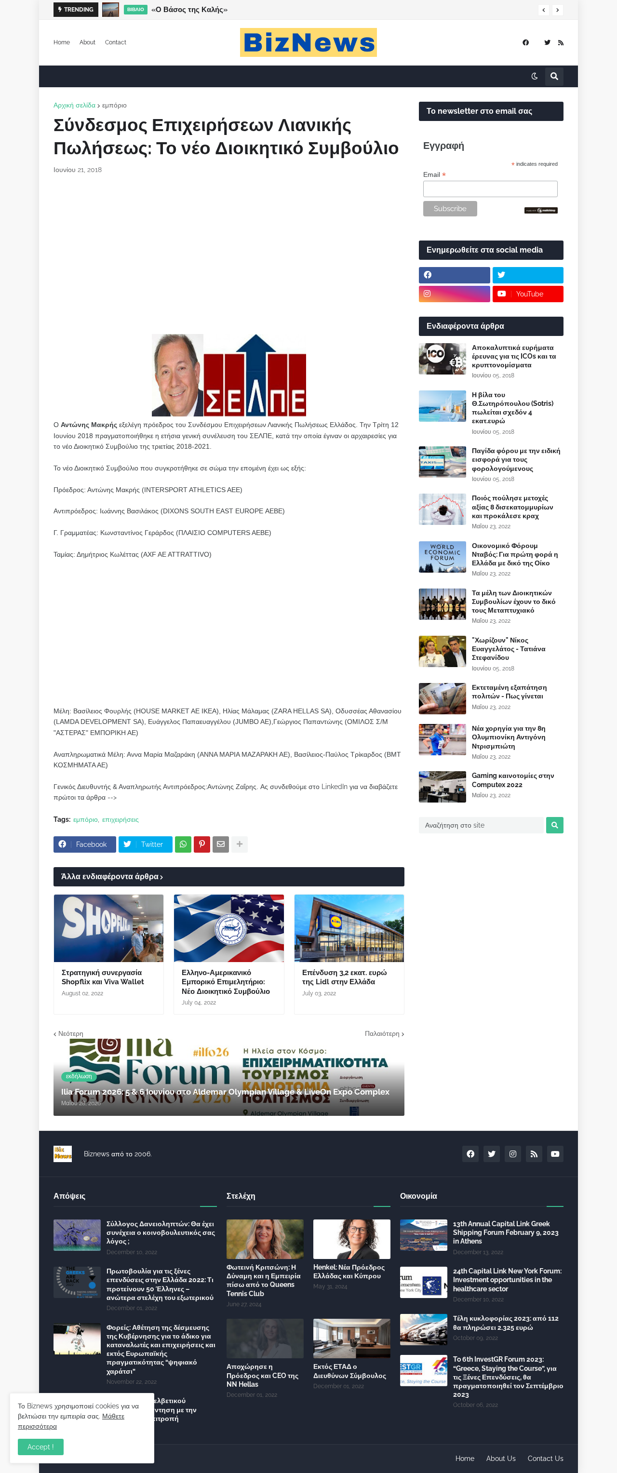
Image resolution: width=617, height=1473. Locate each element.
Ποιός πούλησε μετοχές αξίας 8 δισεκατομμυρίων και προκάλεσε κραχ (512, 506)
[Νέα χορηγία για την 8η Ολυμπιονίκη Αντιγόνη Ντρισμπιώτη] (442, 739)
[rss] (560, 42)
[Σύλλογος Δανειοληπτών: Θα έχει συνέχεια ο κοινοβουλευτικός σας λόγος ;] (77, 1235)
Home (62, 42)
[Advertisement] (229, 254)
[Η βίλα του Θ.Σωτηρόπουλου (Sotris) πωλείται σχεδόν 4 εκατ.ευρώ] (442, 406)
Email (434, 174)
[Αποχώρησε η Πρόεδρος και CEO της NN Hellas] (265, 1338)
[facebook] (526, 42)
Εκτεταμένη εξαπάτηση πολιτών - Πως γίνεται (509, 691)
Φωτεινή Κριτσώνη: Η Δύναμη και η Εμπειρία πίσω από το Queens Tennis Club (264, 1280)
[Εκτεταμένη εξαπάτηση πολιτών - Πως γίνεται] (442, 698)
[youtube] (555, 1154)
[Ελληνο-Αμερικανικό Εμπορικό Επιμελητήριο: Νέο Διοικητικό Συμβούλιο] (228, 928)
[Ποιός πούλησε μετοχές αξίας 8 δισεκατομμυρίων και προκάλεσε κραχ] (442, 509)
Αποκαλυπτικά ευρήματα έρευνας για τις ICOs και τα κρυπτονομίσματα (514, 356)
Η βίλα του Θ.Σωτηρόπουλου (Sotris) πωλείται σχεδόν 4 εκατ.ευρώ (512, 408)
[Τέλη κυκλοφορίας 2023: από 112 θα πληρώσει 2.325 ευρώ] (423, 1329)
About (87, 42)
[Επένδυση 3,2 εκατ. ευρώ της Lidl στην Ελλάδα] (349, 928)
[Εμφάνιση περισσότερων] (239, 844)
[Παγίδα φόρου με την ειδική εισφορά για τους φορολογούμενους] (442, 462)
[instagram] (454, 294)
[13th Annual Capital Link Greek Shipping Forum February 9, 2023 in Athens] (423, 1235)
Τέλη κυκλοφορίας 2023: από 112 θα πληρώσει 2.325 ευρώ (506, 1322)
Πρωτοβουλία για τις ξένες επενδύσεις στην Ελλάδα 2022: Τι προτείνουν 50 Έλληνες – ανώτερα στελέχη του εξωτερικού (160, 1284)
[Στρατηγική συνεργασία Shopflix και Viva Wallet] (108, 928)
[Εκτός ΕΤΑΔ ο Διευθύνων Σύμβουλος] (351, 1338)
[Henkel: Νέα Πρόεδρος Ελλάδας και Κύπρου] (351, 1239)
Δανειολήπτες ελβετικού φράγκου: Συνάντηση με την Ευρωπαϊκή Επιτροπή (152, 1409)
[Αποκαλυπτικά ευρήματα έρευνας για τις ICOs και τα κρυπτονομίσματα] (442, 359)
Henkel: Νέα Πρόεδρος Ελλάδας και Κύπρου (349, 1271)
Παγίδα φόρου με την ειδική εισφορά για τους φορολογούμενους (516, 459)
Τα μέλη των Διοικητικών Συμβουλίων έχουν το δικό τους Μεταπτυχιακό (514, 601)
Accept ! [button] (40, 1447)
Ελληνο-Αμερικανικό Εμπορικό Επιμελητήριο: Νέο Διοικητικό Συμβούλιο (226, 982)
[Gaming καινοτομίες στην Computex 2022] (442, 787)
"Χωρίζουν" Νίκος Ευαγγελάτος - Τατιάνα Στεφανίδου (509, 648)
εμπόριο (114, 105)
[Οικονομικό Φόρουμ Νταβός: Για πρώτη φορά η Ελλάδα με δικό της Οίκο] (442, 557)
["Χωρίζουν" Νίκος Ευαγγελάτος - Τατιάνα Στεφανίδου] (442, 651)
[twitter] (547, 42)
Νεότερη (70, 1033)
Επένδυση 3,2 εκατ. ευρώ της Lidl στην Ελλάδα (344, 977)
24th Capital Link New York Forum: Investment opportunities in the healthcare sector (507, 1279)
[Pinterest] (202, 844)
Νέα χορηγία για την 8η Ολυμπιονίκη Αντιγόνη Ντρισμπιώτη (509, 737)
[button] (544, 10)
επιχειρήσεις (120, 819)
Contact (115, 42)
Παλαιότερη (382, 1033)
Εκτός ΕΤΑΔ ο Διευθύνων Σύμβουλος (349, 1371)
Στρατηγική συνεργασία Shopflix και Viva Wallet (103, 977)
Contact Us (545, 1458)
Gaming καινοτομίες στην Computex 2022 (513, 780)
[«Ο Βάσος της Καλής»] (110, 9)
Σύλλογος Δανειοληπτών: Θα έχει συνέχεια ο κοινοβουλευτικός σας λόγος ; (161, 1232)
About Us (501, 1458)
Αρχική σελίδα (74, 105)
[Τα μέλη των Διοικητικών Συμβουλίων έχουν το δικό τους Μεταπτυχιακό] (442, 604)
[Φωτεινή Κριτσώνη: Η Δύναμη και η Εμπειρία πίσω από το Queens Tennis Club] (265, 1239)
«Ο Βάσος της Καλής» (189, 9)
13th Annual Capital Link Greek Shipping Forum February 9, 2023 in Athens (506, 1232)
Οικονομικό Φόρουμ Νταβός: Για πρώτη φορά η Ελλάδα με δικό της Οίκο (515, 554)
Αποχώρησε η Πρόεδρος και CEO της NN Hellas (262, 1375)
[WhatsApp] (183, 844)
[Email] (221, 844)
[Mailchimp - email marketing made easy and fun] (541, 211)
